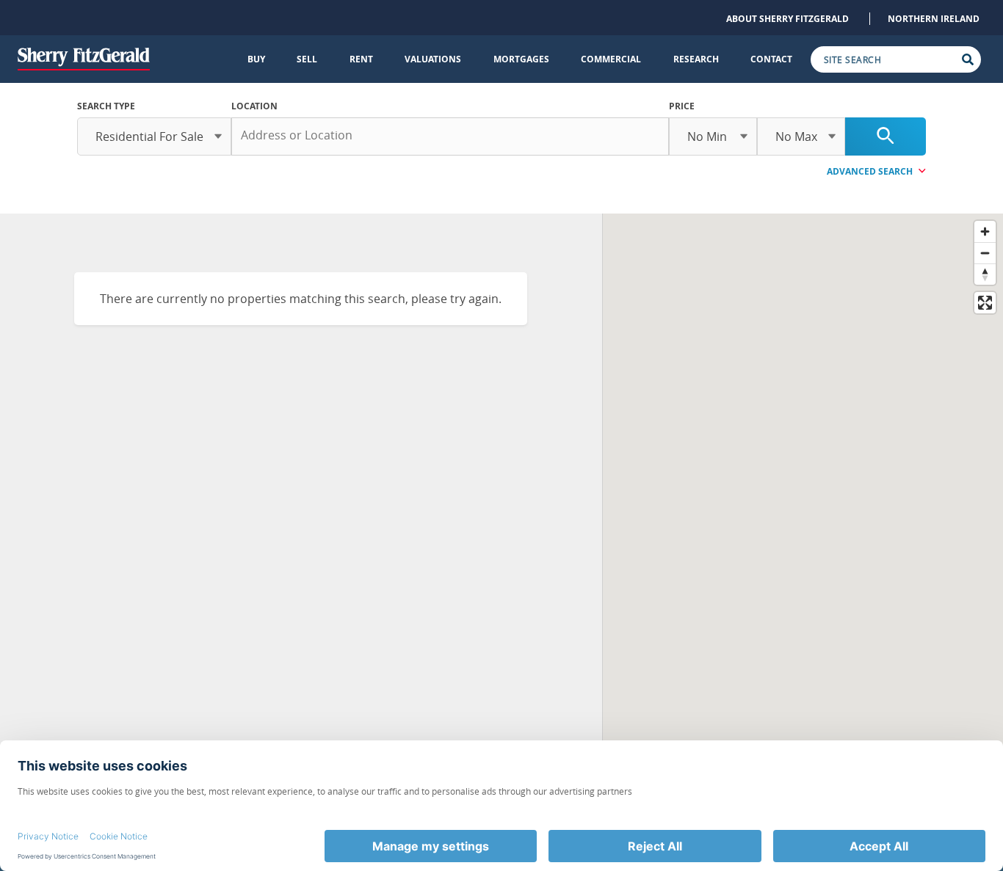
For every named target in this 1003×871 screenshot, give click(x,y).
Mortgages (521, 59)
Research (696, 59)
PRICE (682, 106)
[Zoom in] (985, 231)
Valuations (433, 59)
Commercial (611, 59)
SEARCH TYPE (106, 106)
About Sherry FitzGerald (787, 18)
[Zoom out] (985, 252)
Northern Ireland (934, 18)
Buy (256, 59)
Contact (771, 59)
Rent (361, 59)
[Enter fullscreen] (985, 302)
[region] (803, 507)
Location (254, 106)
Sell (307, 59)
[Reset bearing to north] (985, 274)
